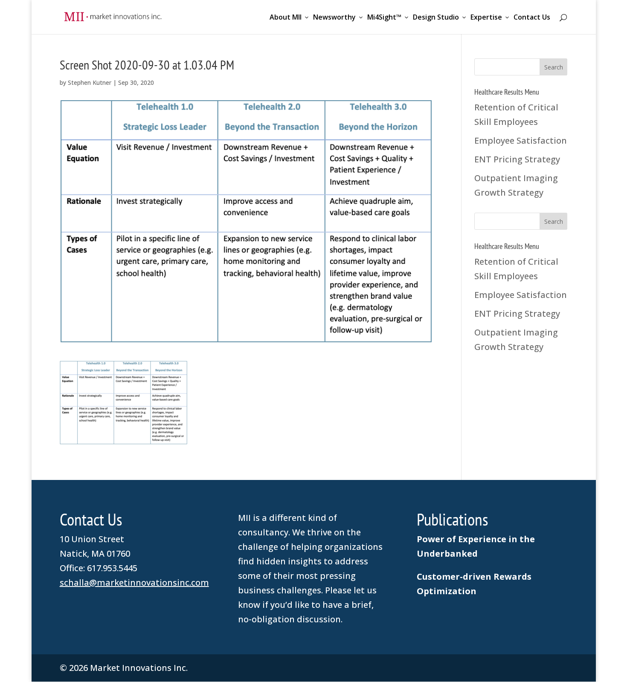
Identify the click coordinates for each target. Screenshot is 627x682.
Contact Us (532, 18)
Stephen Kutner (89, 82)
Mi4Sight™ (384, 18)
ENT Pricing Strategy (517, 159)
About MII (286, 18)
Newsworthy (334, 18)
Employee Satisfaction (520, 140)
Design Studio (436, 18)
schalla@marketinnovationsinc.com (134, 582)
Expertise (486, 18)
